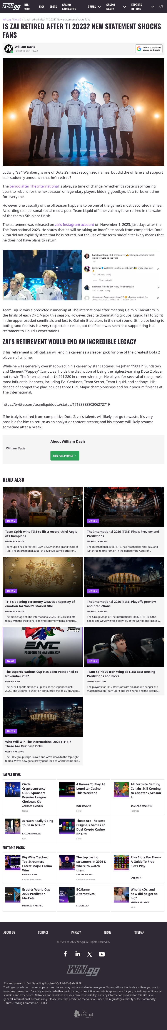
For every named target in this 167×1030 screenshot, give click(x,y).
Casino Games (110, 6)
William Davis (25, 46)
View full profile (63, 455)
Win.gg (7, 19)
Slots (53, 6)
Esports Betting (136, 6)
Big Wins (27, 6)
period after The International (34, 186)
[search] (161, 6)
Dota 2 (17, 19)
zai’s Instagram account (74, 224)
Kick (41, 6)
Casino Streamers (69, 6)
